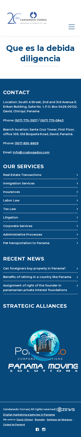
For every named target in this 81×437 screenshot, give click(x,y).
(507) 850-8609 (26, 143)
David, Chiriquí (25, 419)
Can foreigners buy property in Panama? (34, 268)
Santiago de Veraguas (59, 419)
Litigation (10, 217)
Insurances (11, 192)
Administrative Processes (22, 234)
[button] (40, 350)
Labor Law (11, 200)
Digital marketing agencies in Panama (29, 414)
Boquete (40, 419)
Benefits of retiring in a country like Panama (37, 277)
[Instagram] (43, 429)
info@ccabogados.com (31, 152)
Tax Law (9, 209)
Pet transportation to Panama (26, 243)
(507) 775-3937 (26, 120)
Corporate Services (17, 226)
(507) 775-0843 (52, 120)
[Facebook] (37, 429)
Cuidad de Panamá (14, 424)
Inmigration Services (19, 183)
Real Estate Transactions (22, 175)
